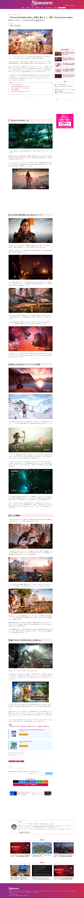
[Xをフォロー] (64, 5)
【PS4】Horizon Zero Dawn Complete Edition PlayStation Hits (32, 729)
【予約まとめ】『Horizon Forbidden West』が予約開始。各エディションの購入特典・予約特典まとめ (29, 726)
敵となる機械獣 (15, 89)
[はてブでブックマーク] (15, 25)
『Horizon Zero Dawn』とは (17, 84)
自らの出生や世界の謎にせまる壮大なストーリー (21, 86)
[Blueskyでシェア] (11, 25)
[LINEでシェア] (17, 25)
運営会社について (12, 892)
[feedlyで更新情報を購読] (72, 5)
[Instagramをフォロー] (70, 5)
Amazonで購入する (23, 734)
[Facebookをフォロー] (68, 5)
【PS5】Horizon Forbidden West (25, 741)
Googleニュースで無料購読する (30, 784)
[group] (20, 849)
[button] (65, 7)
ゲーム (22, 761)
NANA (20, 821)
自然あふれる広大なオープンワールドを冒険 (20, 87)
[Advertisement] (31, 106)
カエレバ (24, 742)
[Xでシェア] (9, 25)
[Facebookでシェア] (13, 25)
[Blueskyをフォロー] (66, 5)
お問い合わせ (36, 892)
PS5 (18, 761)
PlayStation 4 (12, 761)
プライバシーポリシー (21, 892)
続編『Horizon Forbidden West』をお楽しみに (21, 91)
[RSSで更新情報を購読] (74, 5)
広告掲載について (29, 892)
